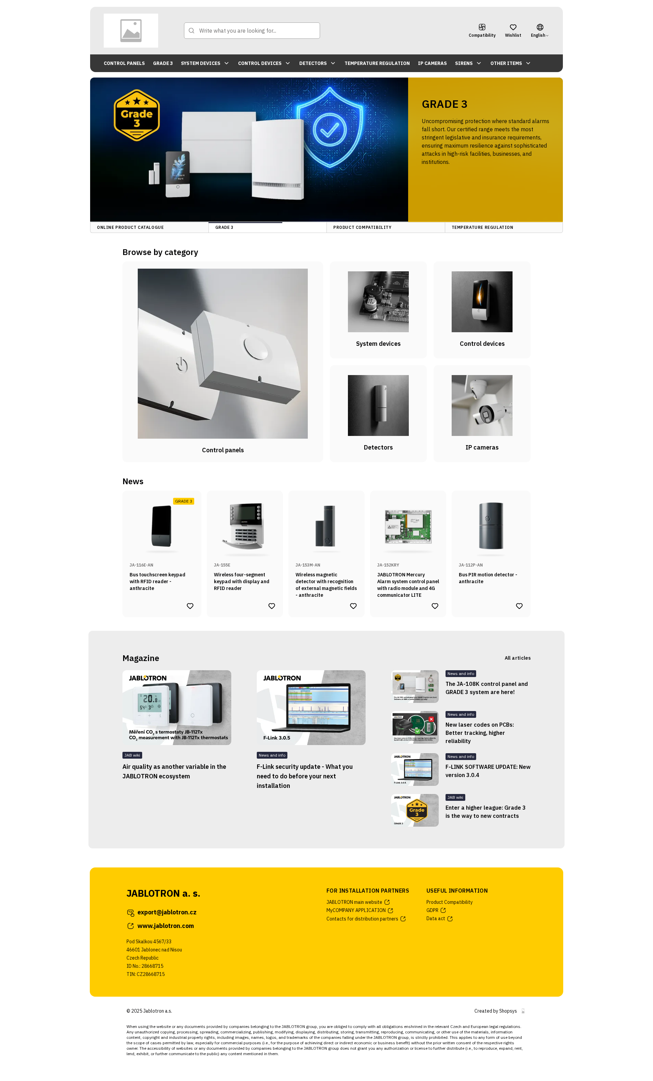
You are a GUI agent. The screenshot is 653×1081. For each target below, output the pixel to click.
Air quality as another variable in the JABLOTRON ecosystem (174, 771)
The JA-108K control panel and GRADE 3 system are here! (487, 687)
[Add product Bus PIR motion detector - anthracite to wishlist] (519, 606)
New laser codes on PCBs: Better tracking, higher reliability (480, 732)
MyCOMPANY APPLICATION (356, 910)
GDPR (432, 910)
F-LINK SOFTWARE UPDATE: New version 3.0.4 (488, 770)
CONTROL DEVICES (260, 63)
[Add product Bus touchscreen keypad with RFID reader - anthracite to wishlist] (190, 606)
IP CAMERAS (432, 63)
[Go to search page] (191, 30)
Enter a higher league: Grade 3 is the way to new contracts (486, 811)
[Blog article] (415, 686)
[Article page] (176, 707)
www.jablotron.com (165, 926)
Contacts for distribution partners (362, 919)
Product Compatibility (449, 902)
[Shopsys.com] (523, 1011)
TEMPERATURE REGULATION (377, 63)
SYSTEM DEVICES (200, 63)
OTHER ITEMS (506, 63)
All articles (518, 658)
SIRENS (464, 63)
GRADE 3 (163, 63)
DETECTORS (313, 63)
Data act (435, 918)
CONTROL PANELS (124, 63)
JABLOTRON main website (354, 902)
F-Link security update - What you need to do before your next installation (305, 776)
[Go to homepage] (131, 31)
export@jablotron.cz (167, 912)
